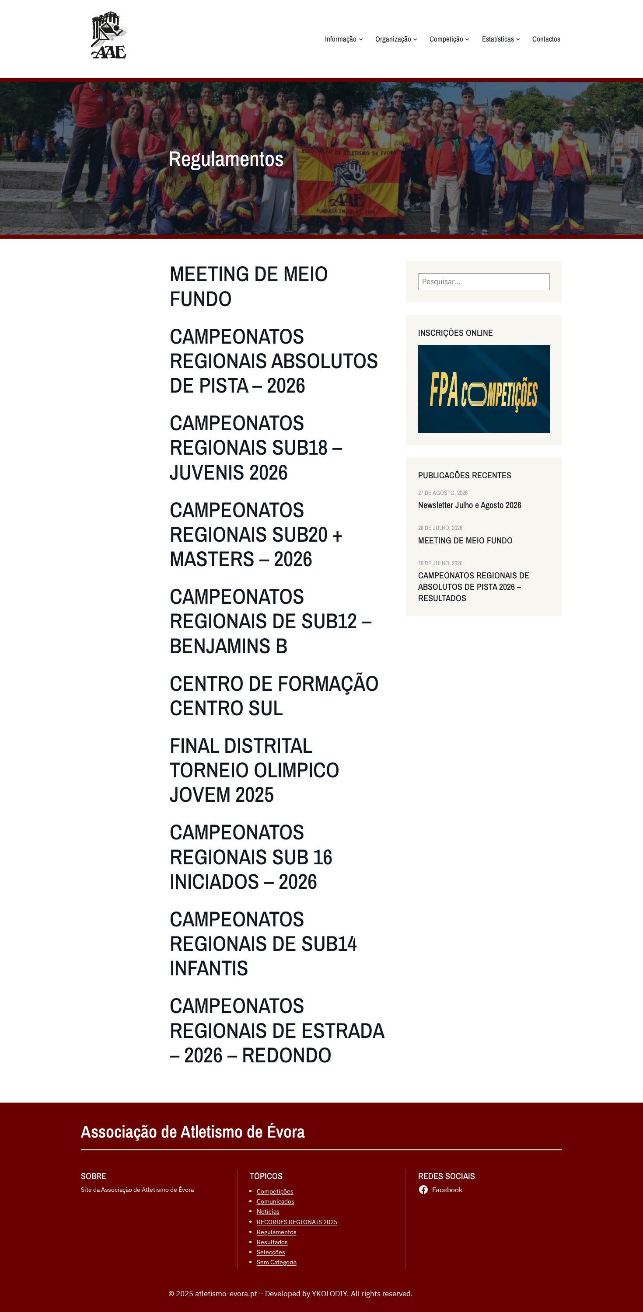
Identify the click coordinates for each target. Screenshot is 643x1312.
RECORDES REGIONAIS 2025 (297, 1222)
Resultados (272, 1242)
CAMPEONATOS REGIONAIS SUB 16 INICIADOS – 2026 (251, 856)
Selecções (271, 1252)
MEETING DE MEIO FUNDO (249, 285)
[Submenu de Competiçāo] (467, 39)
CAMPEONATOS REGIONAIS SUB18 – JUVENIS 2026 (256, 447)
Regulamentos (277, 1232)
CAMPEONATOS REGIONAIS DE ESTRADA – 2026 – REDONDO (277, 1030)
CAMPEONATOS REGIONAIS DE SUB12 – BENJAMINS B (270, 621)
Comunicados (275, 1201)
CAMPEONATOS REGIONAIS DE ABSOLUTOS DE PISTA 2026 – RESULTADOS (473, 587)
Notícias (268, 1211)
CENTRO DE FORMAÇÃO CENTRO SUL (274, 695)
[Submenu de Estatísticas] (518, 39)
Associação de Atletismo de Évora (193, 1131)
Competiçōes (275, 1191)
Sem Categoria (277, 1262)
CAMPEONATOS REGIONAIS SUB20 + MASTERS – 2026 (256, 534)
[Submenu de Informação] (361, 39)
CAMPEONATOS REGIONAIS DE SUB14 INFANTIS (263, 943)
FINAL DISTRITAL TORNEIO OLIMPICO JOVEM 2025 (254, 770)
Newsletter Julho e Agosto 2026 (469, 505)
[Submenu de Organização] (415, 39)
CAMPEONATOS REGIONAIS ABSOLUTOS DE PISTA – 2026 (274, 360)
